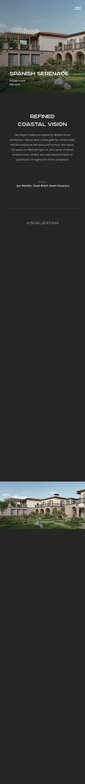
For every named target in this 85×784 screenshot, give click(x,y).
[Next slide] (81, 505)
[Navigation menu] (78, 8)
